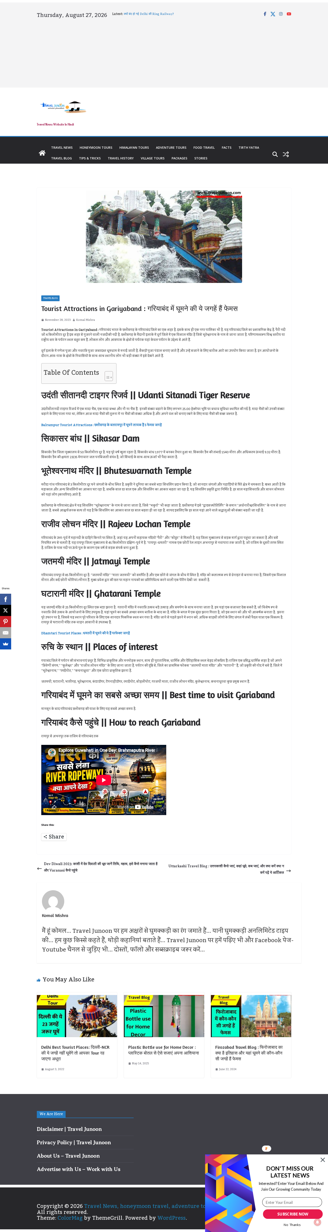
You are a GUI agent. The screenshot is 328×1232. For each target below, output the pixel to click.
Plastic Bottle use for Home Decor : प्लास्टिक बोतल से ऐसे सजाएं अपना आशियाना (163, 1050)
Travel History (121, 158)
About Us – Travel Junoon (68, 1156)
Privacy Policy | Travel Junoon (74, 1142)
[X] (5, 610)
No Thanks (292, 1224)
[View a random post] (285, 154)
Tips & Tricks (90, 158)
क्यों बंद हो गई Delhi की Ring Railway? (149, 14)
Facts (226, 147)
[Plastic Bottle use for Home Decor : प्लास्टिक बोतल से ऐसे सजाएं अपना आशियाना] (164, 997)
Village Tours (152, 158)
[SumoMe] (5, 643)
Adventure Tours (171, 147)
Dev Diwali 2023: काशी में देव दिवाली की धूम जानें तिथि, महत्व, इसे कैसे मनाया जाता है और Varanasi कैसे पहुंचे (101, 867)
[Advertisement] (164, 52)
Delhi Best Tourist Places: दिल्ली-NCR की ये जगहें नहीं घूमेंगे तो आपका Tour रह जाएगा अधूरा (75, 1052)
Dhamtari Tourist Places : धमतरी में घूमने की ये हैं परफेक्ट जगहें (85, 633)
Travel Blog (61, 158)
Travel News (62, 147)
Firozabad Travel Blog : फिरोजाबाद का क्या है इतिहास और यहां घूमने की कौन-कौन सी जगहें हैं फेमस (249, 1052)
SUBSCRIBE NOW (292, 1214)
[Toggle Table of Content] (106, 374)
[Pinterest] (5, 621)
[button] (290, 1172)
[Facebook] (5, 599)
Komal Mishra (85, 320)
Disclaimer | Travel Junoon (69, 1129)
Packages (179, 158)
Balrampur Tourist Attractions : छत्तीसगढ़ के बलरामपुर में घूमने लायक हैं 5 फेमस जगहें (101, 425)
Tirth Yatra (249, 147)
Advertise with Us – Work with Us (78, 1169)
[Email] (5, 632)
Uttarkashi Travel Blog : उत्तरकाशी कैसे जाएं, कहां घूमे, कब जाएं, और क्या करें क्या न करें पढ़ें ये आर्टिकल (226, 869)
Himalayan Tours (134, 147)
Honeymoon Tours (96, 147)
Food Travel (204, 147)
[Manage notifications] (317, 1222)
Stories (200, 158)
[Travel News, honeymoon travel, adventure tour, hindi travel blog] (42, 153)
